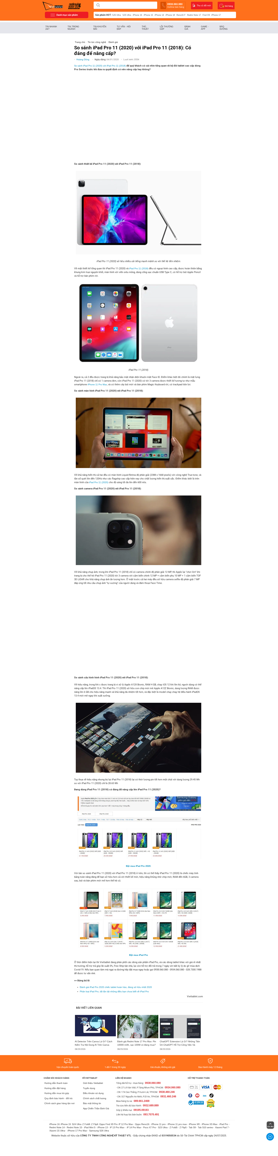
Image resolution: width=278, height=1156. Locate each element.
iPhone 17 (216, 15)
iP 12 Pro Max (126, 1124)
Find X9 (206, 15)
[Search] (98, 5)
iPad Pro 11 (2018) (138, 268)
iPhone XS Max (209, 1124)
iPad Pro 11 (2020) (98, 482)
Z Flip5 (183, 1127)
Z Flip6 (94, 1124)
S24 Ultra (76, 1124)
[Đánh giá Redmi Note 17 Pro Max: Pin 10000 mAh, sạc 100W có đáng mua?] (137, 1026)
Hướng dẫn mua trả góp (56, 1093)
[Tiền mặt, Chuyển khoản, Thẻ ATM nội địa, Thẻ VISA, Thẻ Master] (205, 1087)
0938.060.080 (175, 5)
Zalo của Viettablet (205, 1095)
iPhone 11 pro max (177, 1124)
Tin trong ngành (73, 27)
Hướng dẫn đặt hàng (55, 1088)
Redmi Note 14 (57, 1127)
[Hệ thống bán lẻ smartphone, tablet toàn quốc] (53, 5)
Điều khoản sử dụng (93, 1093)
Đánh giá (187, 27)
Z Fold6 (86, 1124)
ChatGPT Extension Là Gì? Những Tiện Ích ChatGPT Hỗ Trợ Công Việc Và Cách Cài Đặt (180, 1043)
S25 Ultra (126, 15)
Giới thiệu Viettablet (93, 1083)
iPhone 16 (137, 15)
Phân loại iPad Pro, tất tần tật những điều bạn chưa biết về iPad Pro (114, 991)
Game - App (205, 27)
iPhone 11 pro (158, 1124)
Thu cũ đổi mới (204, 5)
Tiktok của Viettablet (212, 1095)
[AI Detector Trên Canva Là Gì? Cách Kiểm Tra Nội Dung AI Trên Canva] (95, 1026)
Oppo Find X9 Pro (108, 1124)
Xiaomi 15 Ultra (57, 1130)
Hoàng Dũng (83, 59)
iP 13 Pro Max (117, 1127)
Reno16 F (180, 15)
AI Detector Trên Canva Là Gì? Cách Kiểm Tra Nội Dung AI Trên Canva (93, 1043)
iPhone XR (194, 1124)
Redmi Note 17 (194, 15)
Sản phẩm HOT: (103, 15)
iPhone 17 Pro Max (77, 1130)
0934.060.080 (173, 1087)
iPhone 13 (102, 1127)
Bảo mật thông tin (92, 1103)
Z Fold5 (173, 1127)
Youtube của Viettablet (198, 1095)
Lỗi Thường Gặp (166, 27)
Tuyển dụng (89, 1088)
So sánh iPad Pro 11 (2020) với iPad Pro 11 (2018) (100, 65)
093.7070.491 (151, 1114)
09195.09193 (141, 1110)
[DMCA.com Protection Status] (209, 1103)
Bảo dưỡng (224, 27)
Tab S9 (192, 1127)
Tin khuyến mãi (99, 27)
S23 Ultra (162, 1127)
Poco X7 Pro (149, 1127)
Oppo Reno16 (142, 1124)
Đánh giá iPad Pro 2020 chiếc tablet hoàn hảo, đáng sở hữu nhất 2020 (116, 987)
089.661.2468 (141, 1101)
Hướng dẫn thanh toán (56, 1083)
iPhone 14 (159, 15)
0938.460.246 (167, 1092)
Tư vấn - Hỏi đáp (124, 27)
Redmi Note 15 (74, 1127)
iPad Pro (224, 1124)
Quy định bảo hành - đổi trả (58, 1098)
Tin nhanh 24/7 (51, 27)
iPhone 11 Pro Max (97, 384)
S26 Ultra (116, 15)
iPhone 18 (170, 15)
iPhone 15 (148, 15)
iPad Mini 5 (89, 1127)
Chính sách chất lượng (94, 1098)
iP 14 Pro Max (134, 1127)
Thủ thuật (145, 27)
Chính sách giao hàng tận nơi (59, 1103)
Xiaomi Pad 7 (222, 1127)
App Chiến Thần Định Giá (96, 1108)
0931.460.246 (168, 1096)
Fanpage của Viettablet (191, 1095)
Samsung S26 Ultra (99, 1130)
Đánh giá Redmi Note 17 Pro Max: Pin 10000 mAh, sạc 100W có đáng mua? (136, 1043)
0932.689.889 (151, 1105)
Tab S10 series (205, 1127)
